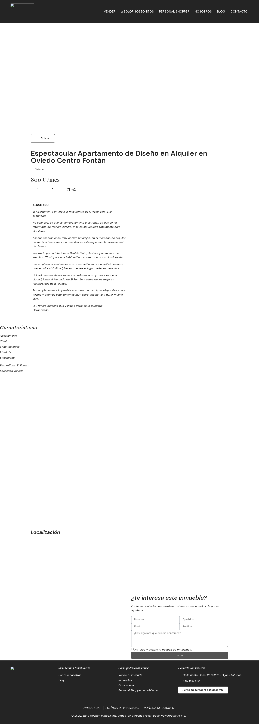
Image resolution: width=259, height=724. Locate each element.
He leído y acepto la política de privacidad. (163, 649)
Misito (181, 715)
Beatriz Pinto (78, 253)
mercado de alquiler (112, 238)
